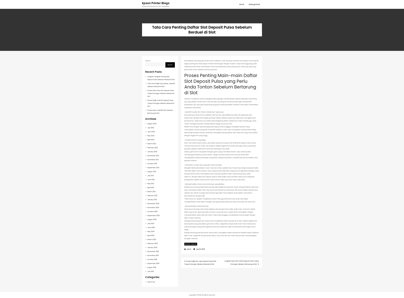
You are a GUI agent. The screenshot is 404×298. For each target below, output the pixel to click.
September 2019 (153, 263)
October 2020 (152, 211)
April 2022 (150, 140)
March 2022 (151, 144)
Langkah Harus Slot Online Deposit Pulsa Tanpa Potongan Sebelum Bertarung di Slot (242, 262)
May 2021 (150, 184)
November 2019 (153, 255)
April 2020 (150, 235)
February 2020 (152, 243)
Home (241, 4)
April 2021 (150, 188)
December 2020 (153, 203)
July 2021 (150, 176)
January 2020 (152, 247)
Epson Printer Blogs (155, 3)
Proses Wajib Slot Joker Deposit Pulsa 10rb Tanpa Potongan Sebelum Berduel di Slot (200, 262)
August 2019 (151, 267)
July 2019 (150, 271)
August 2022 (151, 124)
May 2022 (150, 136)
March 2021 (151, 192)
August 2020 (152, 219)
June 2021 (150, 180)
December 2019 (153, 251)
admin (189, 249)
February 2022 (152, 148)
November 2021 (153, 160)
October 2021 (152, 164)
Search (147, 61)
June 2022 (151, 132)
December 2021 (153, 156)
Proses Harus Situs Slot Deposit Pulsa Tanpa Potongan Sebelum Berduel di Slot (160, 93)
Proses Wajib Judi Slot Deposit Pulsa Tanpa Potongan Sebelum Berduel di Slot (160, 103)
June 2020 (151, 227)
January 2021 (152, 199)
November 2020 (153, 207)
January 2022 (152, 152)
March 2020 (151, 239)
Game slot (151, 282)
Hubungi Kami (254, 4)
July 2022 (150, 128)
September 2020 (153, 215)
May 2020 (150, 231)
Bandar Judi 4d (190, 244)
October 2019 (152, 259)
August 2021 (151, 172)
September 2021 (153, 168)
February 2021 (152, 195)
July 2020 (150, 223)
